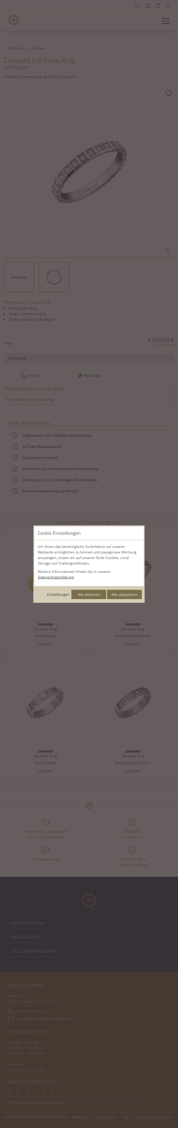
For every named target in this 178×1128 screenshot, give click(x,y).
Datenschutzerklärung (56, 577)
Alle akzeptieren (124, 594)
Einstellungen (58, 594)
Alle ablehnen (89, 594)
